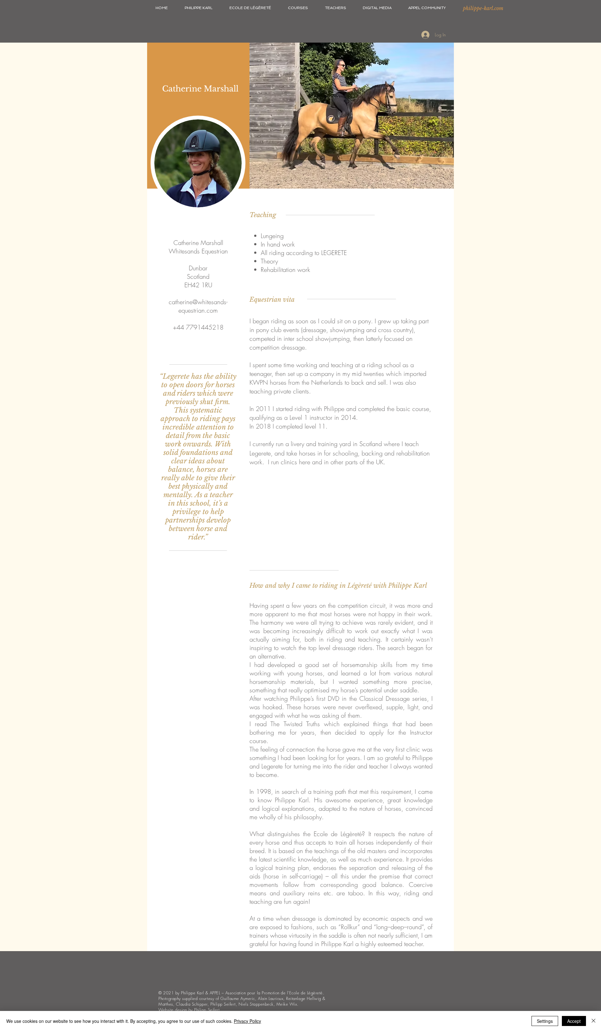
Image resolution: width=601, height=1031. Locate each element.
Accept (574, 1021)
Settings (545, 1021)
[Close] (593, 1021)
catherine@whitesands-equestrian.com (198, 306)
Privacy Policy (247, 1021)
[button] (198, 8)
